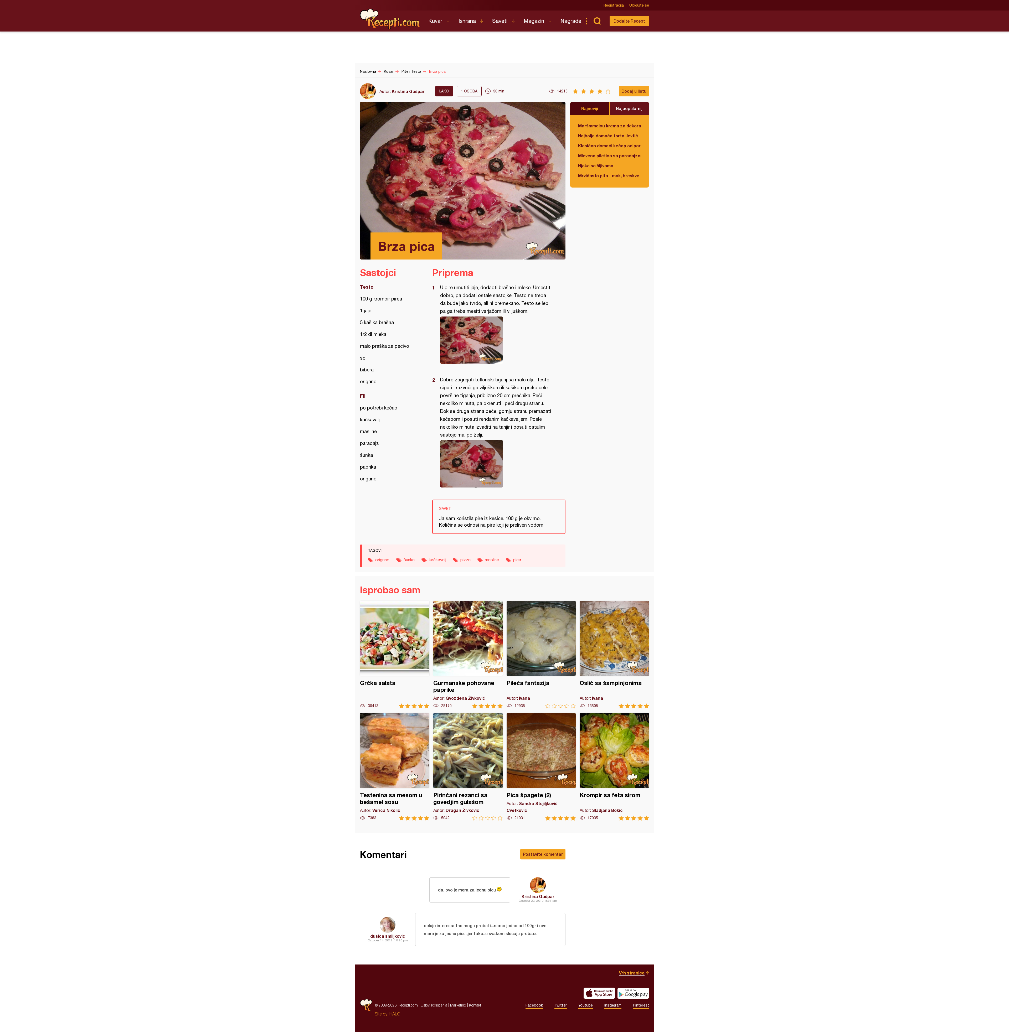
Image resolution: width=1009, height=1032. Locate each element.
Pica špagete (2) (541, 767)
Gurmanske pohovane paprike (468, 654)
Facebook (534, 1005)
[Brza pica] (496, 340)
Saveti (499, 21)
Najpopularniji (630, 108)
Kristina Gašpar (408, 91)
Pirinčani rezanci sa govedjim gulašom (468, 767)
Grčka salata (394, 654)
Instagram (612, 1005)
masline (492, 559)
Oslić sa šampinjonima (614, 654)
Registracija (614, 5)
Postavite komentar (543, 854)
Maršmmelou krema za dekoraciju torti (609, 125)
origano (382, 559)
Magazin (534, 21)
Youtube (585, 1005)
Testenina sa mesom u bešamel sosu (394, 767)
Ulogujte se (639, 5)
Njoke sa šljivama (595, 165)
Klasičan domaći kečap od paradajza (609, 145)
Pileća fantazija (541, 654)
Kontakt (475, 1005)
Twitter (560, 1005)
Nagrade (570, 21)
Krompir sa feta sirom (614, 767)
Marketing (458, 1005)
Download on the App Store (599, 993)
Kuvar (435, 21)
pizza (465, 559)
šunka (409, 559)
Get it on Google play (633, 993)
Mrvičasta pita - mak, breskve (608, 175)
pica (517, 559)
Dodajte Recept (629, 20)
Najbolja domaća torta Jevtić (608, 135)
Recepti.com (390, 19)
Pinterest (641, 1005)
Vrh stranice (632, 972)
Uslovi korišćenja (434, 1005)
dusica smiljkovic (387, 936)
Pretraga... (597, 21)
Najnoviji (589, 108)
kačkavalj (437, 559)
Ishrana (467, 21)
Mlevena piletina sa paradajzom (609, 155)
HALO (394, 1014)
